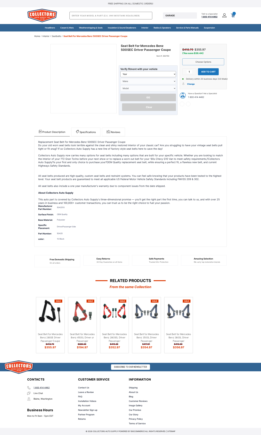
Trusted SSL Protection (158, 262)
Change (191, 84)
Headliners (50, 27)
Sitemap (171, 431)
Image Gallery (135, 405)
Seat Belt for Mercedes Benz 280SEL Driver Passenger (114, 337)
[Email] (188, 104)
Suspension (209, 27)
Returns (82, 419)
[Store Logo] (19, 367)
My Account (84, 405)
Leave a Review (86, 392)
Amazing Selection (203, 258)
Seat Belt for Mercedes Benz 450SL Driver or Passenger (82, 337)
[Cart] (232, 15)
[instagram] (192, 379)
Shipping (133, 387)
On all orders (55, 263)
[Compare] (58, 319)
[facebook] (182, 104)
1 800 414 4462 (196, 97)
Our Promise (135, 410)
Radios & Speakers (162, 27)
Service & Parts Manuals (187, 27)
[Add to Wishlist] (58, 311)
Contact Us (83, 387)
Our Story (133, 414)
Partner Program (86, 414)
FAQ (80, 396)
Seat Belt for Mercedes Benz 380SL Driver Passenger (178, 337)
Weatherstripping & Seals (91, 27)
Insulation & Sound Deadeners (122, 27)
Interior (144, 27)
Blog (131, 396)
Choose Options (203, 62)
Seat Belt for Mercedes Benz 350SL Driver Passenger (146, 337)
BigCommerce (138, 431)
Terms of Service (137, 423)
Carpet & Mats (67, 27)
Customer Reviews (138, 401)
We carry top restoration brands (207, 262)
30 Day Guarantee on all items (109, 262)
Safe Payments (156, 258)
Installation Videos (87, 401)
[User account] (224, 15)
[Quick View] (58, 303)
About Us (133, 392)
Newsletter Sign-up (87, 410)
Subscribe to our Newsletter (130, 367)
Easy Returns (103, 258)
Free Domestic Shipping (62, 259)
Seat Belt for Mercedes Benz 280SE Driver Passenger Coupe (50, 337)
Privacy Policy (136, 419)
